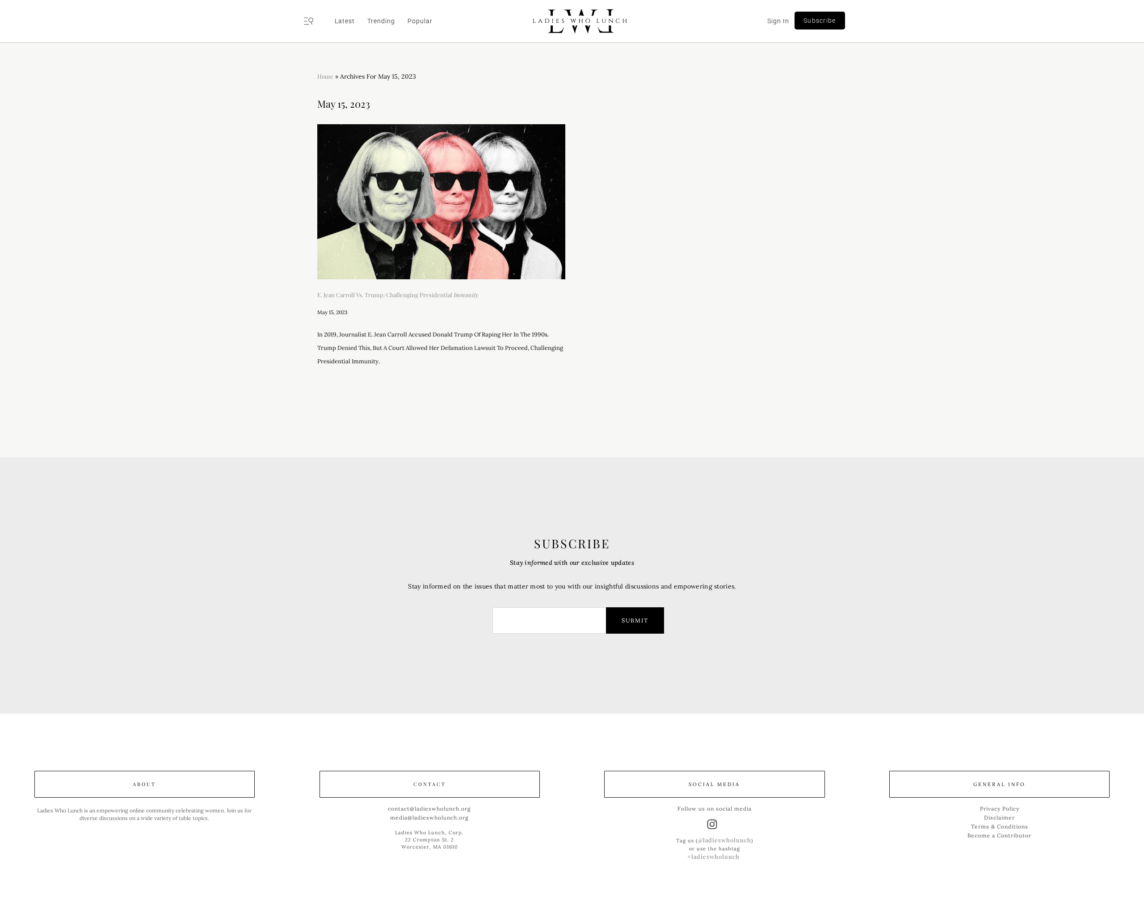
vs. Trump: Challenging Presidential (397, 295)
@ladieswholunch (724, 840)
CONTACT (429, 784)
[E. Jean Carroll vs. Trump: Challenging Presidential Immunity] (441, 201)
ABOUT (144, 784)
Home (325, 76)
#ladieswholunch (713, 856)
